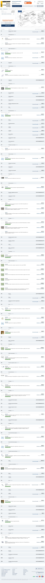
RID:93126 (6, 384)
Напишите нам (40, 568)
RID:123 (6, 375)
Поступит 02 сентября (35, 484)
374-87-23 (40, 1)
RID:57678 (6, 114)
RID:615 (6, 226)
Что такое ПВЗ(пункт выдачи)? (5, 569)
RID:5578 (6, 177)
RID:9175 (6, 317)
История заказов (14, 573)
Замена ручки (14, 574)
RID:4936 (6, 366)
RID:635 (6, 212)
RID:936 (6, 536)
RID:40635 (6, 56)
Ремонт (24, 574)
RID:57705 (6, 500)
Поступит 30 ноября (35, 31)
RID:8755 (6, 74)
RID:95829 (6, 454)
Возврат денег (3, 574)
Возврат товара (3, 573)
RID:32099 (6, 436)
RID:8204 (6, 273)
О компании (25, 569)
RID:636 (6, 231)
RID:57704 (6, 331)
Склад (24, 573)
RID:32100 (6, 445)
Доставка (13, 569)
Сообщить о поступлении (40, 43)
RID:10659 (6, 157)
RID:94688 (6, 520)
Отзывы (38, 3)
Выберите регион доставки (16, 3)
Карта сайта (3, 575)
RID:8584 (6, 278)
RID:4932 (6, 186)
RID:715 (6, 541)
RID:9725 (6, 467)
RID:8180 (6, 283)
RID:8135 (6, 264)
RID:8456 (6, 347)
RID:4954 (6, 69)
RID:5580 (6, 148)
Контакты (42, 3)
